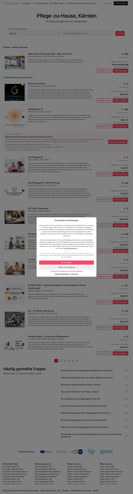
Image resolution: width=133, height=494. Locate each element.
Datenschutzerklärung (62, 274)
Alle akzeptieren (66, 262)
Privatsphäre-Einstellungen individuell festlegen (66, 271)
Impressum (74, 274)
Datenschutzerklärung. (71, 248)
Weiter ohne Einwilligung (66, 267)
